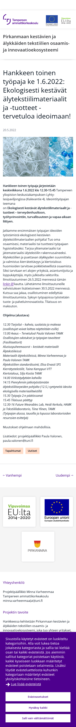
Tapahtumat (13, 450)
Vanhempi (13, 475)
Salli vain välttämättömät (38, 718)
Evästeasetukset (38, 696)
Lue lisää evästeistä (26, 684)
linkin (6, 284)
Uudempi (64, 475)
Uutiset (32, 450)
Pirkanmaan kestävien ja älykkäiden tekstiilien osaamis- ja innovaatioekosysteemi (36, 43)
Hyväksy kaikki (38, 707)
